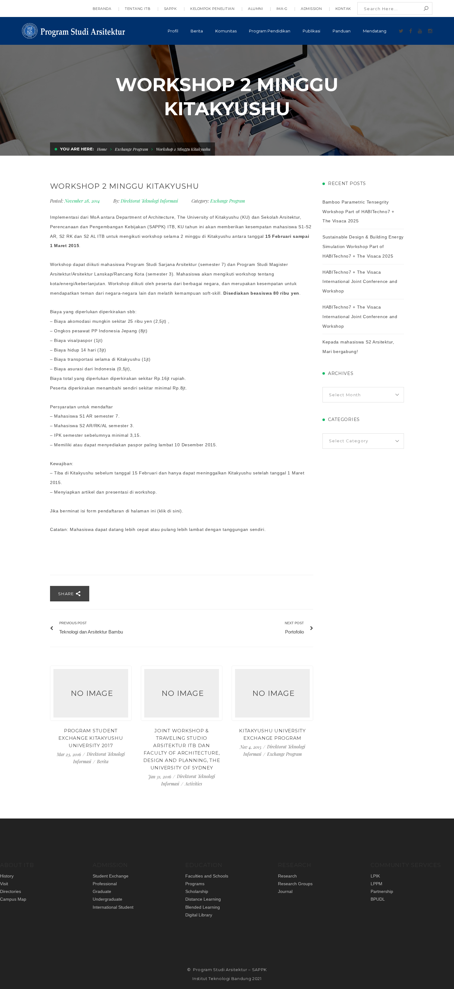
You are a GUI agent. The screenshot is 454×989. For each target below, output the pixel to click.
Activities (193, 784)
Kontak (343, 8)
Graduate (102, 891)
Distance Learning (203, 899)
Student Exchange (110, 875)
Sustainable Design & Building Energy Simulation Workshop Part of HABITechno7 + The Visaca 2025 (363, 246)
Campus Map (13, 899)
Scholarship (196, 891)
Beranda (102, 8)
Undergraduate (107, 899)
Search (426, 8)
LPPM (376, 883)
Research (287, 875)
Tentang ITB (137, 8)
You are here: (77, 148)
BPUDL (378, 899)
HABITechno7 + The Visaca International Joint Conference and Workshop (359, 282)
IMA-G (282, 8)
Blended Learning (202, 907)
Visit (4, 883)
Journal (285, 891)
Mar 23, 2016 (69, 754)
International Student (113, 907)
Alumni (255, 8)
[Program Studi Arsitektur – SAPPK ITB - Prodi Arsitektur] (74, 30)
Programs (194, 883)
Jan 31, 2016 (160, 777)
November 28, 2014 (83, 201)
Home (102, 149)
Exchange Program (131, 149)
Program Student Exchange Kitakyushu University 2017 (90, 738)
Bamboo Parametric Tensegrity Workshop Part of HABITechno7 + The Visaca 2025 (358, 212)
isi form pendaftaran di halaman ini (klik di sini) (131, 510)
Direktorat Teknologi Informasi (149, 201)
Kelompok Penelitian (212, 8)
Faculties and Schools (206, 875)
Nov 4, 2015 (251, 747)
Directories (10, 891)
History (7, 875)
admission (311, 8)
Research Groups (295, 883)
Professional (105, 883)
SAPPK (170, 8)
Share (66, 593)
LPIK (375, 875)
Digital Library (198, 914)
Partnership (382, 891)
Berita (102, 761)
